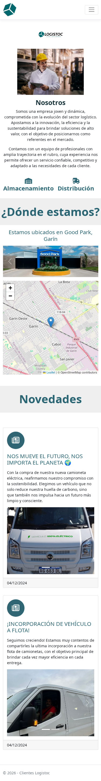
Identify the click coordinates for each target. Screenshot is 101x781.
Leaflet (50, 372)
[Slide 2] (55, 567)
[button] (50, 322)
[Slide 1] (46, 567)
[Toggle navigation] (91, 9)
